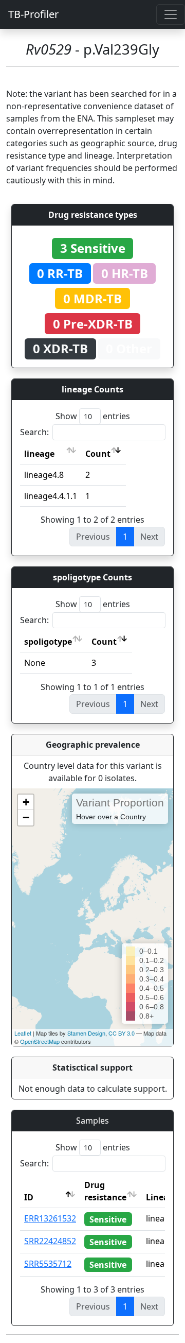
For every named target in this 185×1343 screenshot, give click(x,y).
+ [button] (26, 802)
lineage (39, 453)
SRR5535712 (47, 1263)
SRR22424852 (50, 1241)
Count (97, 453)
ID (28, 1197)
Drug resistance (105, 1191)
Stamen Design (86, 1033)
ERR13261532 (50, 1218)
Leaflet (22, 1033)
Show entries (92, 416)
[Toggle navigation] (170, 14)
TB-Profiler (33, 14)
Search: (34, 432)
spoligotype (48, 641)
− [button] (26, 817)
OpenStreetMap (40, 1041)
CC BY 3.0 (121, 1033)
